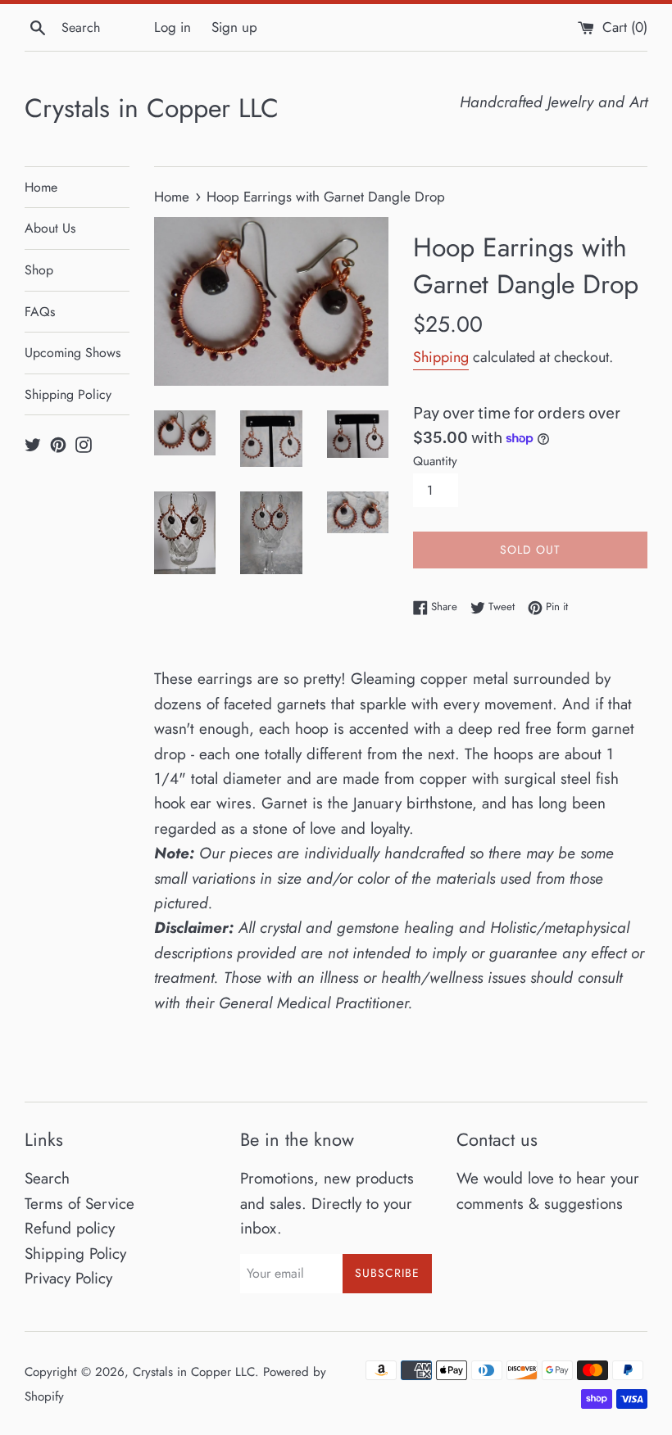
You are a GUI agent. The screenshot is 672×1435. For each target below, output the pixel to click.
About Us (50, 228)
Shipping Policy (68, 394)
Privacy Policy (68, 1278)
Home (41, 187)
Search (47, 1178)
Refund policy (70, 1228)
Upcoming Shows (72, 352)
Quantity (435, 461)
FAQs (40, 311)
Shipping (441, 357)
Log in (172, 27)
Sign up (234, 27)
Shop (39, 269)
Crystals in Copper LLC (152, 108)
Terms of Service (79, 1204)
